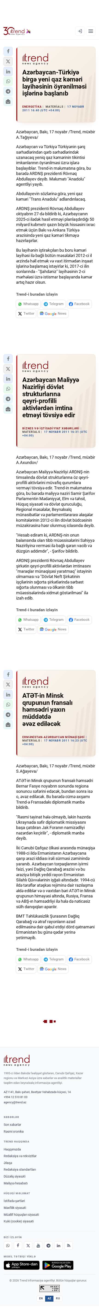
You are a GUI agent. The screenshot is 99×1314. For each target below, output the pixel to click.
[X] (28, 1245)
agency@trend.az (15, 1102)
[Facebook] (18, 1245)
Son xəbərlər (12, 1124)
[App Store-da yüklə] (22, 1265)
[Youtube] (38, 1245)
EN (41, 1298)
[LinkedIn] (58, 1245)
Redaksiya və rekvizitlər (20, 1156)
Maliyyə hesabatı (16, 1183)
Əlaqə (8, 1163)
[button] (8, 51)
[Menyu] (91, 31)
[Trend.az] (17, 31)
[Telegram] (48, 1245)
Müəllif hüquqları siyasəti (21, 1214)
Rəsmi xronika (14, 1131)
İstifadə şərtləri (14, 1201)
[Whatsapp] (8, 1245)
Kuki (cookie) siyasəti (19, 1221)
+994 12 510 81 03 (15, 1097)
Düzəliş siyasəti (14, 1176)
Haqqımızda (12, 1149)
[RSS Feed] (68, 1245)
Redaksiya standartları (20, 1169)
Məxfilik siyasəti (15, 1208)
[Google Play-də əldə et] (57, 1265)
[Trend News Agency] (16, 1060)
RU (58, 1298)
